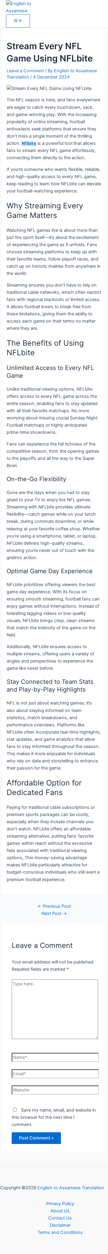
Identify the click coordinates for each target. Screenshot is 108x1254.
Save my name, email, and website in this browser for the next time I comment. (54, 1117)
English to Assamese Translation (71, 1187)
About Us (60, 1211)
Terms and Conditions (60, 1232)
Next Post (54, 913)
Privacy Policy (60, 1203)
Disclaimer (60, 1225)
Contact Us (60, 1218)
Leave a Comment (25, 70)
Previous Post (54, 906)
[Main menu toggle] (18, 21)
